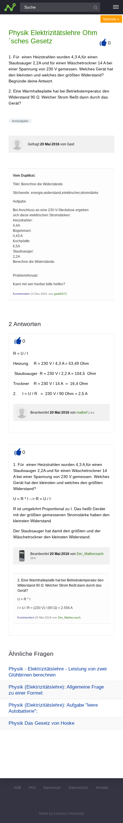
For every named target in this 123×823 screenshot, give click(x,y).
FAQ (32, 788)
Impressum (52, 788)
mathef (82, 412)
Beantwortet (39, 412)
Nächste (111, 19)
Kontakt (102, 788)
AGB (17, 788)
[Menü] (116, 7)
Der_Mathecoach (90, 554)
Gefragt (33, 144)
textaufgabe (20, 121)
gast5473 (60, 293)
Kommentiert (21, 293)
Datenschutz (78, 788)
